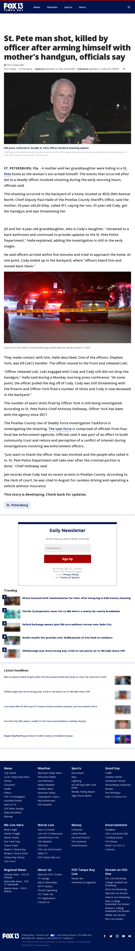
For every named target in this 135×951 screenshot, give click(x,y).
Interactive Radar (47, 776)
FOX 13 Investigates (14, 796)
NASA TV (42, 853)
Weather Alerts (46, 788)
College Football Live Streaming (116, 884)
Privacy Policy (71, 574)
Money (76, 825)
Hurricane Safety (46, 792)
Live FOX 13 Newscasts (50, 833)
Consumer (9, 784)
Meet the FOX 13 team (50, 874)
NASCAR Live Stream (116, 893)
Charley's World (113, 776)
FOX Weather (45, 804)
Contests (110, 849)
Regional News (15, 870)
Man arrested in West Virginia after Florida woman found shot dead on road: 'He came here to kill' (55, 676)
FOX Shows (111, 841)
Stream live (77, 878)
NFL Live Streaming (115, 878)
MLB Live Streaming (116, 889)
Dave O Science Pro (115, 796)
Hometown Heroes (115, 780)
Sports (76, 768)
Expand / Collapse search (129, 7)
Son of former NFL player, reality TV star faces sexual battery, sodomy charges (45, 721)
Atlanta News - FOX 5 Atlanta (15, 890)
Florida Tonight (12, 833)
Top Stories (10, 772)
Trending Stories (114, 837)
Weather (44, 768)
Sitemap (8, 816)
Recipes (109, 788)
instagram (117, 936)
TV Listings (43, 878)
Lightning (76, 780)
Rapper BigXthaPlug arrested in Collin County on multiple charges (38, 735)
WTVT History (45, 886)
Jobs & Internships (47, 882)
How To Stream (46, 829)
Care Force (10, 861)
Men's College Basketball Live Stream (117, 903)
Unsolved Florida (13, 800)
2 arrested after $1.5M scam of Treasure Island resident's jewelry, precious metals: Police (50, 706)
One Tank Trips (12, 841)
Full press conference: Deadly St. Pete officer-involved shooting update (46, 147)
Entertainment (116, 825)
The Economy (78, 841)
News (8, 768)
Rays (74, 776)
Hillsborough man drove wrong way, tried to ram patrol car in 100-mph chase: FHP (73, 650)
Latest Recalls (78, 833)
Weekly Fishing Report (83, 791)
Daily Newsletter (13, 812)
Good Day (112, 768)
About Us (44, 870)
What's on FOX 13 (114, 845)
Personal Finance (80, 837)
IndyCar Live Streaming (117, 897)
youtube (123, 936)
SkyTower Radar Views (50, 772)
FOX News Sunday (14, 808)
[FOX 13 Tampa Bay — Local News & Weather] (15, 7)
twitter (111, 936)
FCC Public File (45, 894)
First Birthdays (113, 792)
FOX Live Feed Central (49, 849)
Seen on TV (10, 804)
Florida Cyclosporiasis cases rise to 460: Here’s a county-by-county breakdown (71, 611)
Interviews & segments (83, 882)
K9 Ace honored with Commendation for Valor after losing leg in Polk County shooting (76, 598)
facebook (104, 936)
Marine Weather (46, 784)
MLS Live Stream (114, 919)
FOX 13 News (10, 69)
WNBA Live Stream (115, 915)
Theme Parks (11, 845)
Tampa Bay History (14, 857)
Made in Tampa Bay (15, 849)
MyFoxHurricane (46, 800)
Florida (7, 780)
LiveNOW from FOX (48, 837)
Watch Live (46, 825)
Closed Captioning (47, 890)
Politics (8, 792)
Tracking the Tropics (48, 796)
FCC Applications (46, 898)
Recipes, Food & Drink (16, 853)
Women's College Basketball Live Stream (117, 909)
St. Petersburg (25, 69)
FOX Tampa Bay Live (49, 857)
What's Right (10, 829)
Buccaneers (77, 772)
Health (7, 788)
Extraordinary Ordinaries (118, 784)
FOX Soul (42, 845)
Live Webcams (45, 780)
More (82, 7)
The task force (60, 429)
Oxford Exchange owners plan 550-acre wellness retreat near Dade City (66, 624)
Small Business (79, 845)
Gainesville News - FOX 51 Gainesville (16, 883)
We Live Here (14, 825)
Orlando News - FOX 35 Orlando (16, 876)
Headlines (110, 829)
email (129, 936)
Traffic (108, 772)
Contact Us (44, 902)
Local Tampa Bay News (16, 776)
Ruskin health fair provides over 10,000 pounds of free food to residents (67, 637)
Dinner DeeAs (11, 837)
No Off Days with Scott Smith (83, 786)
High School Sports (81, 795)
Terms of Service (69, 577)
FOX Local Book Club (116, 833)
